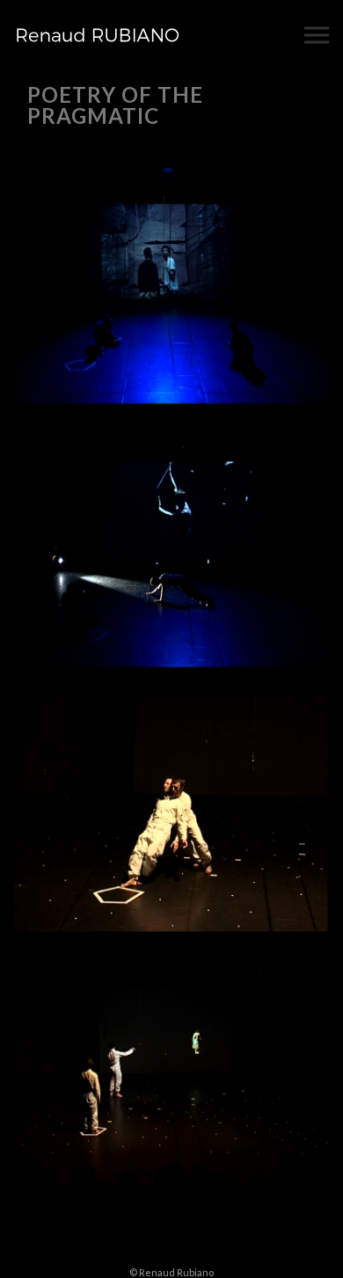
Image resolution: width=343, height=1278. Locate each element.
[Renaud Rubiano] (97, 35)
